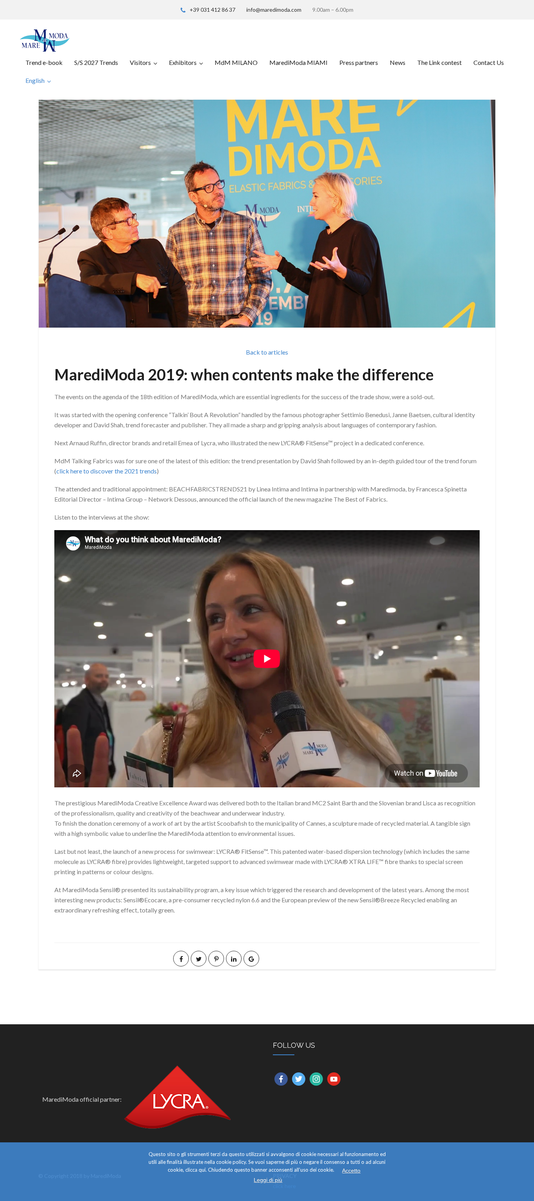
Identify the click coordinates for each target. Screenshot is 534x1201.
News (397, 62)
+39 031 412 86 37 (212, 9)
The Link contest (439, 62)
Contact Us (488, 62)
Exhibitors (183, 62)
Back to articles (267, 352)
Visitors (140, 62)
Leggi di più (268, 1180)
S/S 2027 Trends (96, 62)
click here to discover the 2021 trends (106, 471)
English (35, 80)
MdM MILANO (236, 62)
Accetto (351, 1170)
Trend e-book (44, 62)
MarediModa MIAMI (298, 62)
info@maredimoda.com (273, 9)
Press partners (358, 62)
